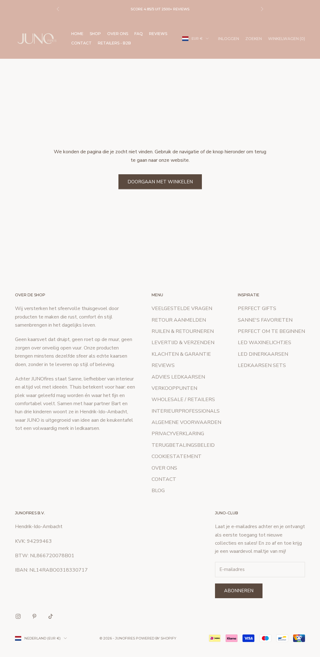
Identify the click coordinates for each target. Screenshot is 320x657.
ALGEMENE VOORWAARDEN (186, 422)
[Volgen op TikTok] (51, 616)
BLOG (158, 490)
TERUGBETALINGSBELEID (183, 445)
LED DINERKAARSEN (263, 354)
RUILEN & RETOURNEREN (183, 331)
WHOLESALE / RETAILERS (183, 399)
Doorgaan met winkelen (160, 182)
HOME (77, 33)
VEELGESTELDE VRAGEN (182, 308)
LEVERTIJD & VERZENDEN (183, 342)
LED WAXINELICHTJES (264, 342)
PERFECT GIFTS (257, 308)
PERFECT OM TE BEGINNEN (271, 331)
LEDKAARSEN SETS (262, 365)
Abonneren (238, 591)
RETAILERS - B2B (114, 43)
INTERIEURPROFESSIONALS (186, 411)
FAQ (138, 33)
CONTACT (81, 43)
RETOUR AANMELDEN (179, 320)
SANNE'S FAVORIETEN (265, 320)
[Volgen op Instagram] (18, 616)
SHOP (95, 33)
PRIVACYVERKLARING (178, 433)
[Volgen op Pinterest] (34, 616)
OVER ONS (117, 33)
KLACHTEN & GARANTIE (181, 354)
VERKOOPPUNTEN (174, 388)
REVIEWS (158, 33)
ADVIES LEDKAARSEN (178, 377)
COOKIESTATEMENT (177, 456)
